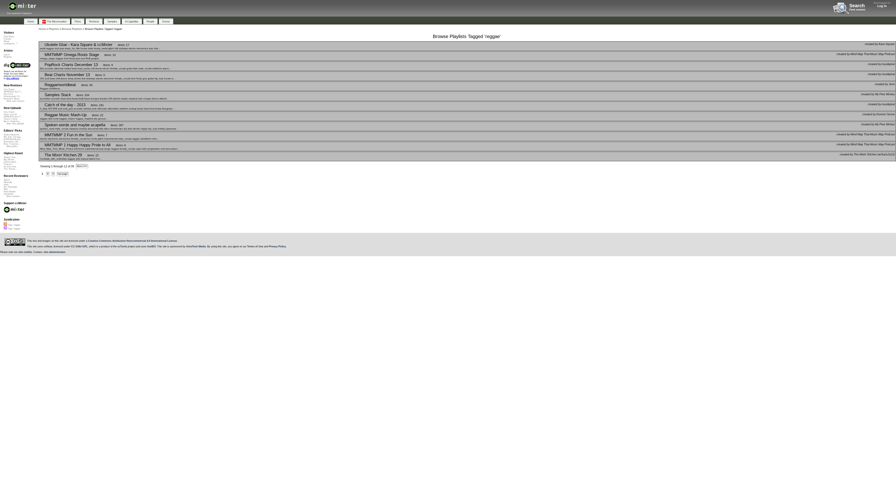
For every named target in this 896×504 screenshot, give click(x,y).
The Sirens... (11, 169)
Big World (9, 159)
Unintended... (11, 162)
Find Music (9, 36)
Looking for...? (11, 43)
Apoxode (8, 182)
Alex (6, 189)
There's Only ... (12, 119)
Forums (7, 39)
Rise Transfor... (12, 144)
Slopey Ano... (11, 157)
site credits (25, 252)
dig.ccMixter (12, 78)
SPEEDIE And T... (13, 92)
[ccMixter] (22, 9)
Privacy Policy (277, 246)
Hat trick (8, 94)
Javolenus (9, 194)
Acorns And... (11, 166)
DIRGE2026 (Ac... (13, 139)
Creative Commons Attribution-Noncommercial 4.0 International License (132, 240)
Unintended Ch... (13, 96)
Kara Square (10, 191)
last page (62, 174)
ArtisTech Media (196, 246)
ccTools (122, 246)
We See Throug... (13, 137)
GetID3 (151, 246)
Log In (882, 6)
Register (8, 57)
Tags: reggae (13, 225)
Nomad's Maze (12, 99)
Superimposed (11, 134)
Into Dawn (9, 89)
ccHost (48, 246)
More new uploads (15, 123)
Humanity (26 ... (12, 141)
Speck (7, 180)
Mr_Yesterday (10, 187)
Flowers (8, 164)
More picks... (13, 146)
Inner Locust (10, 114)
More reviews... (14, 196)
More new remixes (15, 101)
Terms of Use (255, 246)
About (6, 41)
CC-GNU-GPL (79, 246)
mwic (6, 184)
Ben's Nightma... (13, 121)
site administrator (54, 252)
